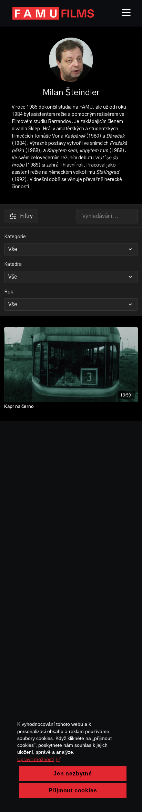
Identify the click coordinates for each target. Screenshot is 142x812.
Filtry (26, 216)
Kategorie (15, 236)
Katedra (13, 264)
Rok (8, 292)
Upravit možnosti (35, 759)
